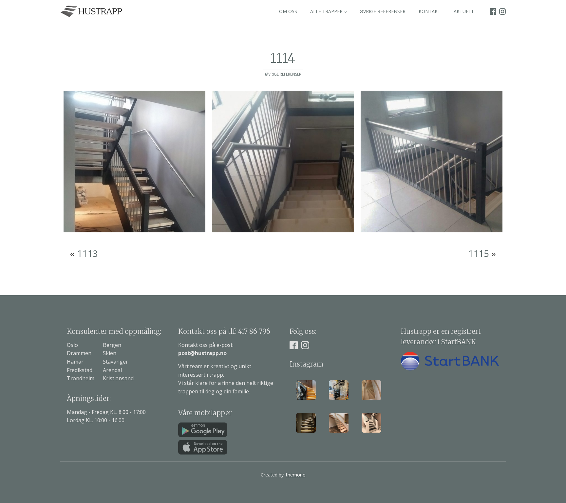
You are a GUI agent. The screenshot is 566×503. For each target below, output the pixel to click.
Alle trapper (326, 11)
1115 (478, 253)
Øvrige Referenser (383, 11)
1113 (87, 253)
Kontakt (430, 11)
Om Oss (288, 11)
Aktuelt (464, 11)
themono (296, 475)
